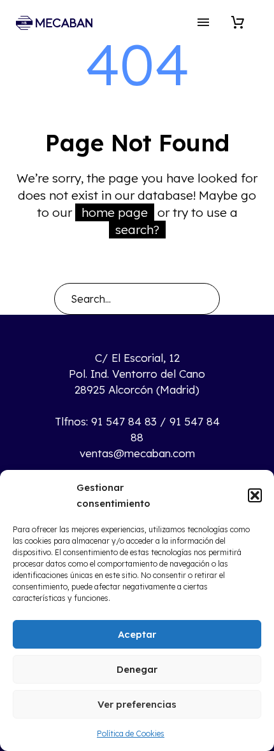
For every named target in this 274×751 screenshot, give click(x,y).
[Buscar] (204, 299)
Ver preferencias (137, 704)
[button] (255, 495)
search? (137, 229)
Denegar (137, 669)
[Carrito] (237, 22)
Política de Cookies (130, 733)
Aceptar (137, 634)
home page (115, 212)
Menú (203, 22)
